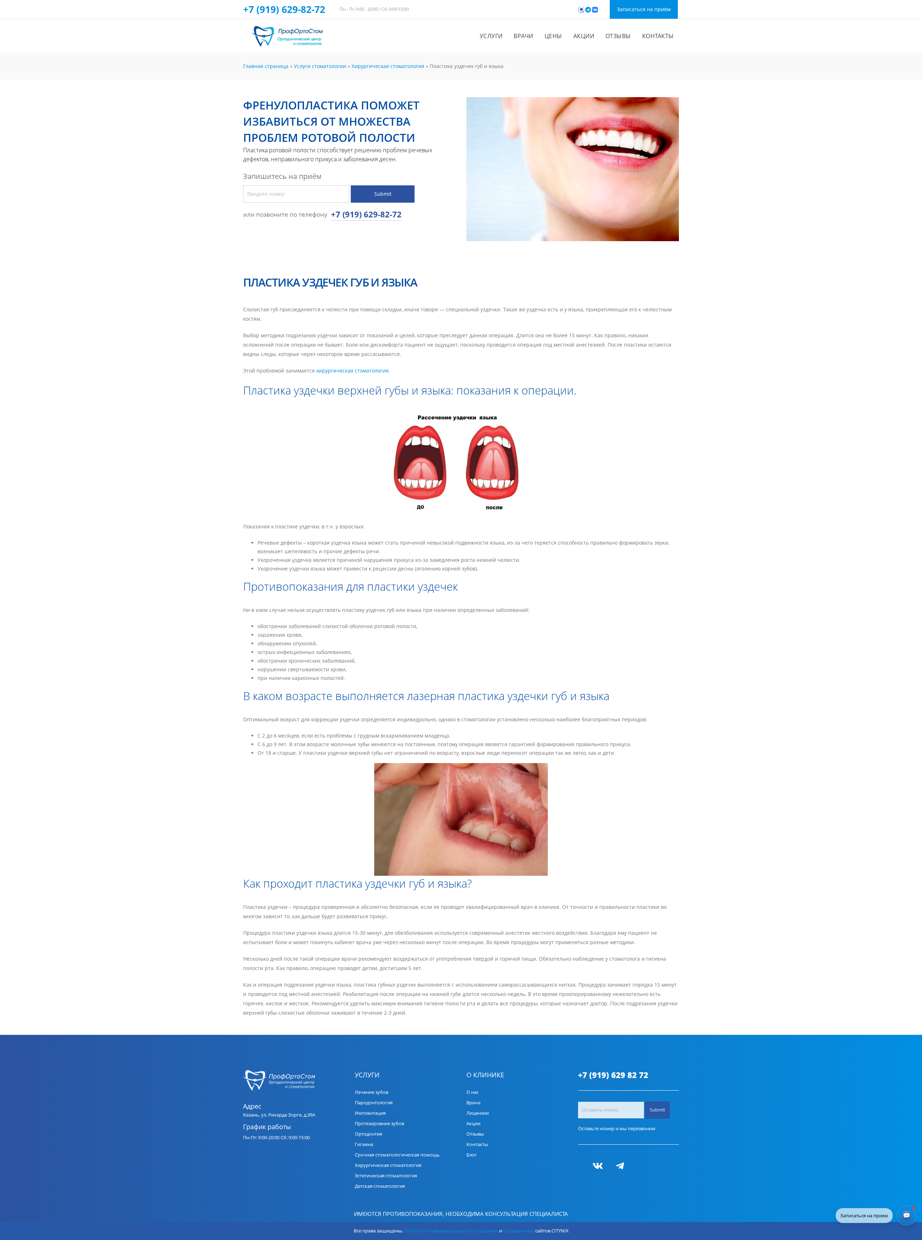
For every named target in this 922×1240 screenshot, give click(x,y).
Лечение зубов (371, 1092)
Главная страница (265, 66)
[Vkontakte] (600, 1168)
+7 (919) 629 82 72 (613, 1075)
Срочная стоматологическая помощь (397, 1155)
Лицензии (477, 1113)
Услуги (491, 36)
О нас (472, 1092)
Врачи (523, 36)
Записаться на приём (644, 9)
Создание (487, 1231)
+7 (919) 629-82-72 (284, 9)
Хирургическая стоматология (388, 66)
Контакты (658, 36)
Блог (471, 1155)
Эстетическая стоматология (386, 1176)
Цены (553, 36)
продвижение (518, 1231)
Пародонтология (374, 1103)
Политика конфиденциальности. (440, 1231)
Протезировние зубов (379, 1123)
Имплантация (370, 1113)
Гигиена (364, 1144)
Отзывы (618, 36)
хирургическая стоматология (352, 370)
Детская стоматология (380, 1186)
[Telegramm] (623, 1168)
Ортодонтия (368, 1134)
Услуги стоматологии (320, 66)
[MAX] (612, 1168)
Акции (584, 36)
